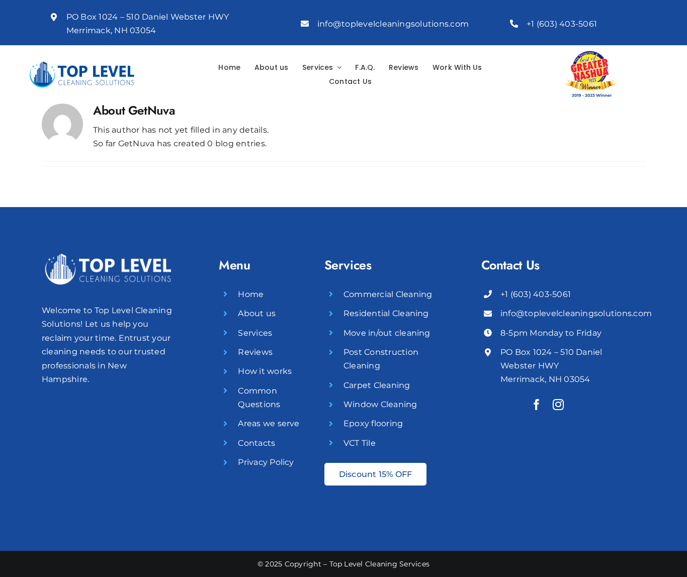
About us (257, 313)
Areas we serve (268, 423)
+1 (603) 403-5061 (562, 24)
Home (251, 294)
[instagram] (558, 404)
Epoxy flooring (373, 423)
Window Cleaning (380, 404)
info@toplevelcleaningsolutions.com (393, 24)
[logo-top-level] (82, 65)
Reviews (255, 352)
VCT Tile (359, 443)
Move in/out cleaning (387, 333)
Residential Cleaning (386, 313)
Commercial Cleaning (388, 294)
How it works (265, 371)
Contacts (256, 443)
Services (255, 333)
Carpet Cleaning (376, 385)
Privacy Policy (266, 462)
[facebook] (536, 404)
